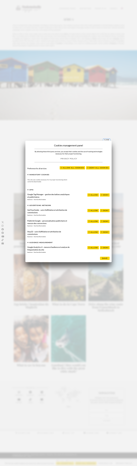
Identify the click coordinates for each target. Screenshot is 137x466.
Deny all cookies (99, 168)
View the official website (40, 199)
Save (105, 258)
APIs (31, 190)
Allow (94, 195)
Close (106, 140)
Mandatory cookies (39, 175)
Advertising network (40, 205)
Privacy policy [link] (69, 159)
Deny (105, 195)
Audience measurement (41, 242)
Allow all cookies (73, 168)
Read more (30, 199)
